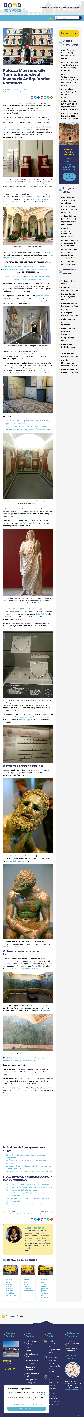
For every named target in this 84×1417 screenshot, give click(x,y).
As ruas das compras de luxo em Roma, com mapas (29, 429)
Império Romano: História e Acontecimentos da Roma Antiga (55, 1398)
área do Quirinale (13, 861)
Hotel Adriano (31, 276)
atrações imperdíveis (28, 523)
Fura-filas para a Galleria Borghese (21, 1190)
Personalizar (18, 1405)
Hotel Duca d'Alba (36, 279)
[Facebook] (9, 1369)
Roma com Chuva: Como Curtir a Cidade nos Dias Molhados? (11, 1287)
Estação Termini (24, 103)
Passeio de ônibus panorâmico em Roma (24, 1204)
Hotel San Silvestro (15, 276)
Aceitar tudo (26, 1409)
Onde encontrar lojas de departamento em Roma (55, 1346)
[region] (26, 1399)
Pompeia (46, 1011)
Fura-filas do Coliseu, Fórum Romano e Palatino (24, 267)
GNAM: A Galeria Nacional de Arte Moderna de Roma (29, 1171)
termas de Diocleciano (40, 199)
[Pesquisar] (80, 17)
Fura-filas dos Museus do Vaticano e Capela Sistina (26, 269)
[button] (50, 18)
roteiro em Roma (16, 609)
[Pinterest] (14, 1369)
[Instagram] (5, 1369)
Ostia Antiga (41, 614)
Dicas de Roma (19, 92)
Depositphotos (71, 1390)
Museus (29, 92)
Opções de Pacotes (69, 177)
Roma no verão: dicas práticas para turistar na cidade (45, 1288)
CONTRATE (14, 1349)
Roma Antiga (24, 720)
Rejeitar (37, 1405)
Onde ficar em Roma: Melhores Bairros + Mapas (27, 426)
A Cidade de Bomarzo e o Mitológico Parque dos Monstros (54, 1382)
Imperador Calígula (29, 969)
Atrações (8, 92)
